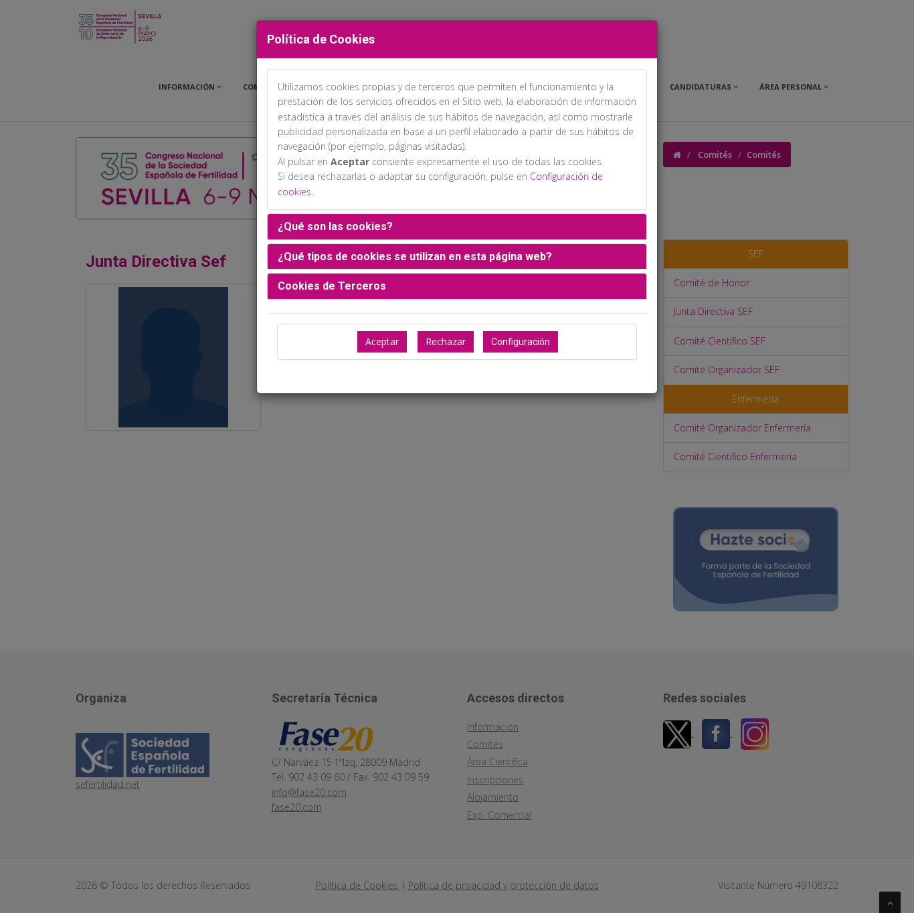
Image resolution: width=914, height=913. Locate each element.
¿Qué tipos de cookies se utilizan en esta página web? (415, 256)
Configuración (520, 341)
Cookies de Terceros (332, 286)
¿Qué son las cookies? (335, 226)
